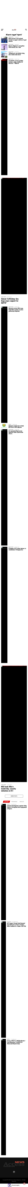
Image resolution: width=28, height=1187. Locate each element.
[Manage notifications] (24, 1183)
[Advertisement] (14, 14)
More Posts (14, 796)
